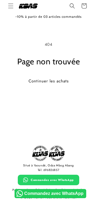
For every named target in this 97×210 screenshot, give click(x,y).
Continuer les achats (49, 81)
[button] (11, 6)
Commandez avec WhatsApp (52, 180)
